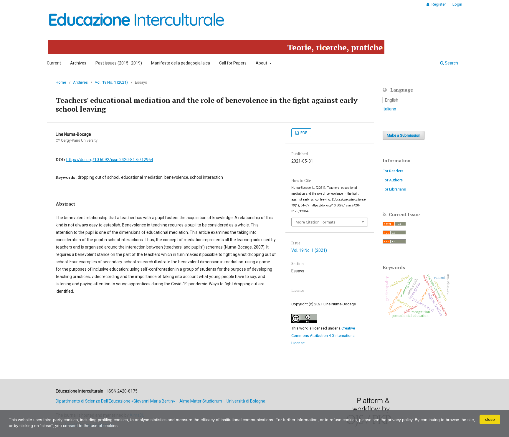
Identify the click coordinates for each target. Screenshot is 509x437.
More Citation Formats (315, 222)
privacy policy (400, 419)
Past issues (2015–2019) (118, 63)
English (391, 100)
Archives (78, 63)
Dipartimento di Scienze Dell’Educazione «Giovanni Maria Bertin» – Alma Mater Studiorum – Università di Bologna (160, 401)
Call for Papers (233, 63)
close (490, 419)
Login (457, 4)
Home (61, 82)
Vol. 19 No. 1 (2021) (111, 82)
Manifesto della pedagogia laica (180, 63)
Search (451, 63)
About (262, 63)
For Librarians (394, 189)
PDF (303, 132)
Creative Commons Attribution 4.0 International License (323, 335)
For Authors (393, 180)
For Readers (393, 171)
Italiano (389, 109)
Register (438, 4)
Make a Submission (403, 135)
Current (54, 63)
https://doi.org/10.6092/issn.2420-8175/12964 (109, 159)
